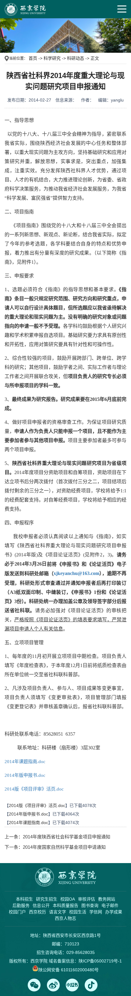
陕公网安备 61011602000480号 (68, 969)
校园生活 (77, 911)
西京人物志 (65, 918)
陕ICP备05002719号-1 (100, 961)
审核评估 (86, 899)
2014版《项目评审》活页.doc (34, 789)
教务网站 (106, 899)
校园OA (67, 899)
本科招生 (24, 899)
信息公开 (41, 905)
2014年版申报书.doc (25, 775)
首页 (33, 58)
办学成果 (113, 911)
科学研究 (52, 58)
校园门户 (17, 911)
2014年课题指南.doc (25, 761)
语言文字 (57, 911)
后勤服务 (21, 905)
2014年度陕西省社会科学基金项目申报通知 (66, 836)
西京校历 (37, 911)
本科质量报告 (65, 905)
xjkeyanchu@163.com (76, 573)
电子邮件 (110, 905)
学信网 (95, 911)
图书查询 (89, 905)
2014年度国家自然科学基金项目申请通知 (64, 847)
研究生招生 (46, 899)
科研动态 (75, 58)
